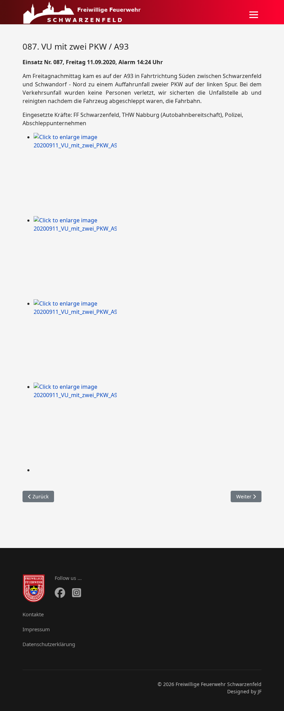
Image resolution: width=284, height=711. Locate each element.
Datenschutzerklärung (49, 644)
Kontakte (33, 614)
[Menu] (253, 14)
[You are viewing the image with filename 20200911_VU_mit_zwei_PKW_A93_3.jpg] (147, 341)
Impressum (36, 629)
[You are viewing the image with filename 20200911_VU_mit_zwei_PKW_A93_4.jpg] (147, 424)
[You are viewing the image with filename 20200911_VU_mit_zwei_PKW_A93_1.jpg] (147, 174)
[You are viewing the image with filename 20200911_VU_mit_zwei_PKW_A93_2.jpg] (147, 257)
